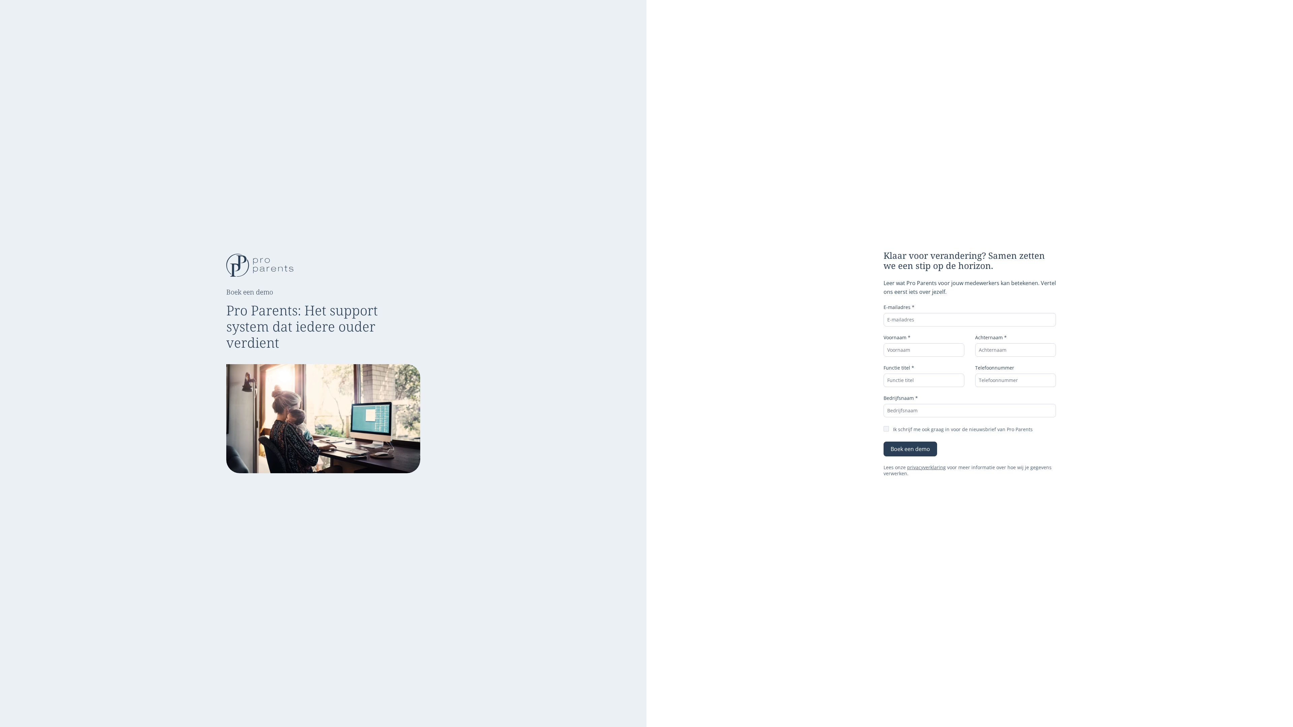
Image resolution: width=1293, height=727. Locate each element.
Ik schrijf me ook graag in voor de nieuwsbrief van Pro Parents (963, 429)
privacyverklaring (926, 467)
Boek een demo (910, 449)
